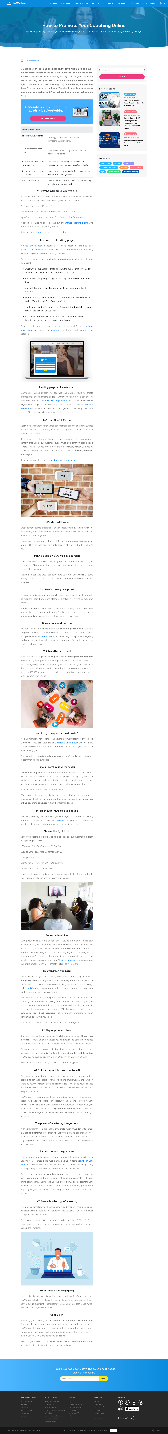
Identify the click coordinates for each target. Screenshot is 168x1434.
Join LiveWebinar (126, 1418)
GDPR (106, 1430)
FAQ (70, 1401)
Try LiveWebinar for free (55, 1341)
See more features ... (52, 1419)
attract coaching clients (77, 222)
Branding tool (50, 1404)
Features (53, 3)
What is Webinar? (27, 1401)
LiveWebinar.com (16, 3)
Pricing (96, 1401)
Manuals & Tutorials (76, 1404)
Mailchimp (68, 1087)
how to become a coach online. (52, 232)
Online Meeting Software (54, 1416)
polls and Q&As (28, 988)
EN (163, 3)
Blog (70, 1416)
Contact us (98, 1419)
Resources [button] (109, 3)
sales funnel (47, 636)
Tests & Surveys (50, 1407)
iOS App (23, 1416)
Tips (71, 1419)
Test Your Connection (77, 1407)
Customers (98, 1410)
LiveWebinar (56, 329)
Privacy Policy (96, 1430)
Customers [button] (65, 3)
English (158, 1430)
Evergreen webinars (52, 1401)
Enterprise (122, 3)
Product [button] (95, 3)
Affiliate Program (99, 1413)
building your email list (70, 1096)
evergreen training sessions (68, 742)
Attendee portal (50, 1422)
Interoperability (26, 1413)
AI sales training (66, 959)
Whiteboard (49, 1413)
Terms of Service (69, 1430)
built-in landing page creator (53, 400)
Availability (24, 1407)
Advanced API (74, 1413)
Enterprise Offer (99, 1404)
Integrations (73, 1410)
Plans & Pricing (81, 3)
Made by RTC (99, 1407)
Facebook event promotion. (63, 459)
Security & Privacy (27, 1410)
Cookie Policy (83, 1430)
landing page (36, 245)
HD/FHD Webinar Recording (55, 1410)
